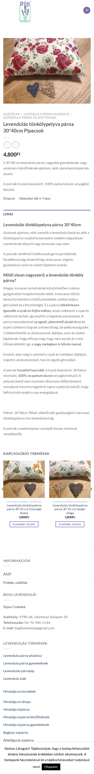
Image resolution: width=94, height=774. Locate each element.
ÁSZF (7, 574)
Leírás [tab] (8, 214)
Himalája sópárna (16, 709)
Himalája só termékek (19, 691)
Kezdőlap (11, 114)
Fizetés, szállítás (15, 582)
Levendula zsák (14, 678)
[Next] (91, 497)
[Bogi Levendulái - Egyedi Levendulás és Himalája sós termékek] (25, 12)
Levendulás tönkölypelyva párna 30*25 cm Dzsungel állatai (24, 509)
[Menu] (86, 10)
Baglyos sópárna (15, 732)
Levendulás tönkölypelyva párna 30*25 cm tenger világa (70, 509)
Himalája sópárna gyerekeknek (26, 724)
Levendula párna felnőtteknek (30, 117)
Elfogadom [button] (51, 767)
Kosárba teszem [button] (24, 524)
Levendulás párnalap (18, 671)
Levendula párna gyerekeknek (25, 663)
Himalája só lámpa (17, 701)
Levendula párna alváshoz (47, 114)
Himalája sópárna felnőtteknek (26, 717)
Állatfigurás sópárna (18, 740)
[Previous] (3, 497)
